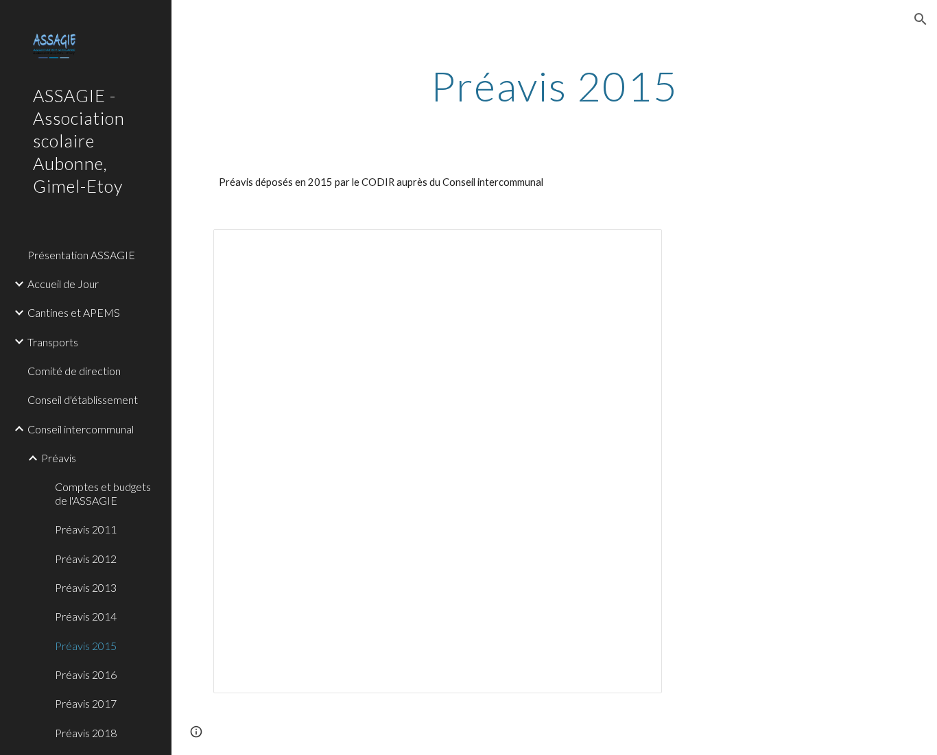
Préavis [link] (58, 457)
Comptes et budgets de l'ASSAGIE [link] (103, 493)
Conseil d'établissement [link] (82, 399)
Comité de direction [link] (74, 370)
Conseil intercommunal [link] (80, 428)
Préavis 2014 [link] (86, 616)
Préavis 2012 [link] (86, 558)
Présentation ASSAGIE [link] (81, 254)
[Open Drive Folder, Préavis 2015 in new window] (636, 247)
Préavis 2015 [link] (86, 645)
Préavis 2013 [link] (86, 587)
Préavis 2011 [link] (86, 529)
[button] (920, 19)
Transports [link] (52, 341)
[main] (554, 86)
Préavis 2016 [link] (86, 674)
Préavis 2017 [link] (86, 703)
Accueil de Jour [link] (63, 283)
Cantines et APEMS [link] (73, 312)
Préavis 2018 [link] (86, 732)
